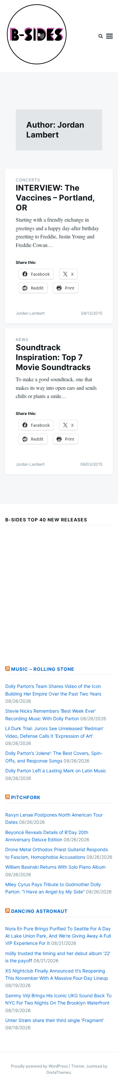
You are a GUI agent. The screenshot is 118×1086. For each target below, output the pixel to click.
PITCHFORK (26, 797)
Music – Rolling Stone (42, 669)
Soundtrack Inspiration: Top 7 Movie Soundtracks (53, 357)
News (22, 339)
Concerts (28, 179)
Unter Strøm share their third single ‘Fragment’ (54, 1020)
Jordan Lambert (30, 313)
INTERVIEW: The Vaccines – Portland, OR (55, 197)
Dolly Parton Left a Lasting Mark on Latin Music (55, 770)
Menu (109, 36)
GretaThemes (58, 1072)
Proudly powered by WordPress (40, 1066)
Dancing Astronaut (39, 911)
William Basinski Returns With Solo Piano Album (55, 867)
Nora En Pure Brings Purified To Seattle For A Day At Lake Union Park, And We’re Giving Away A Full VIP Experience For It (58, 936)
